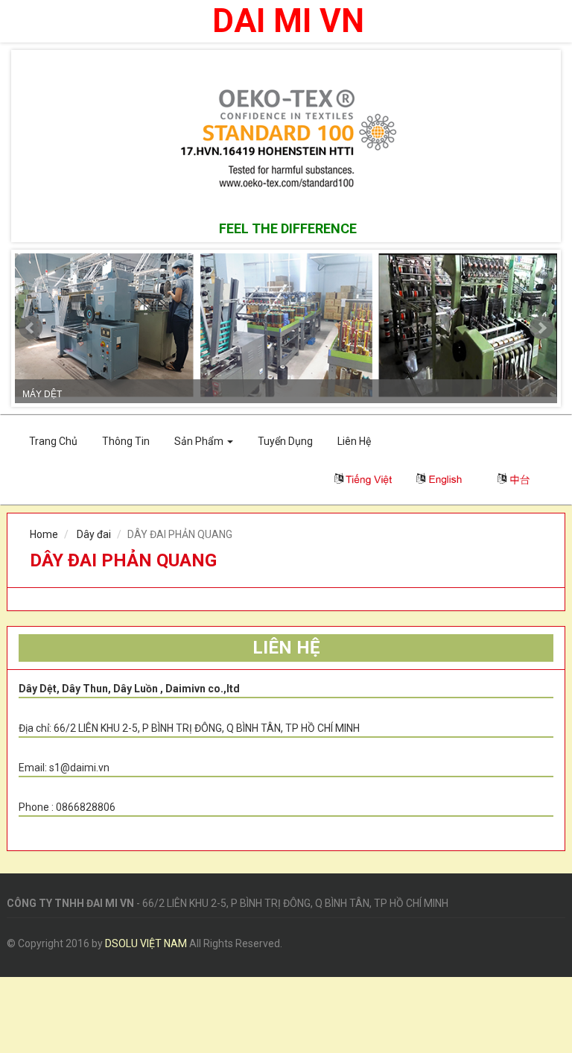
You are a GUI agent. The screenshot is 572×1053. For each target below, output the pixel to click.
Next (541, 328)
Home (44, 534)
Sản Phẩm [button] (200, 441)
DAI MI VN (288, 21)
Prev (30, 328)
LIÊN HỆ (286, 647)
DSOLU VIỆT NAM (146, 943)
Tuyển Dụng (285, 441)
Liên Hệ (354, 441)
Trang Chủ (53, 441)
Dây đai (94, 534)
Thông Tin (126, 441)
